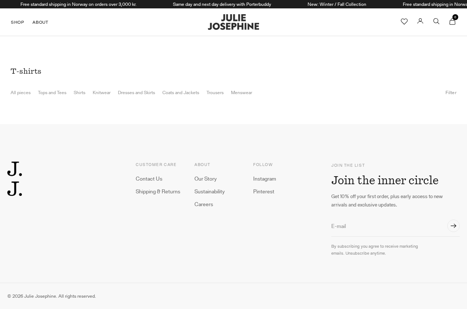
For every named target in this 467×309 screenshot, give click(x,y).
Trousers (215, 93)
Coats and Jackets (180, 93)
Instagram (264, 178)
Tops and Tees (52, 93)
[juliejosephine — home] (14, 179)
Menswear (241, 93)
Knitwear (102, 93)
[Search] (436, 22)
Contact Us (149, 178)
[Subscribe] (453, 226)
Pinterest (263, 191)
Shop (17, 22)
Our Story (205, 178)
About (40, 22)
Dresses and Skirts (136, 93)
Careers (203, 204)
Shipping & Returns (158, 191)
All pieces (21, 93)
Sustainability (209, 191)
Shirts (79, 93)
